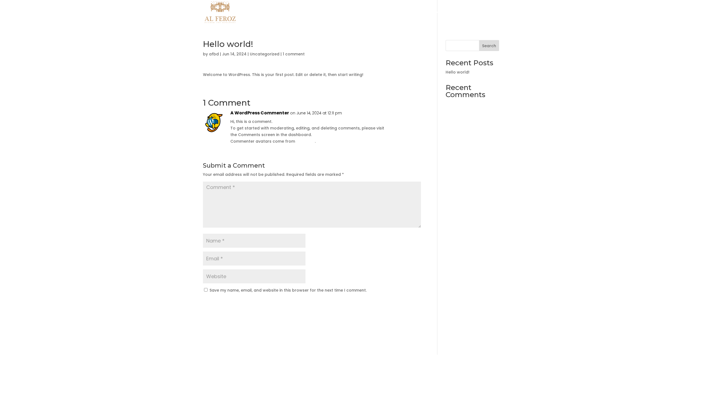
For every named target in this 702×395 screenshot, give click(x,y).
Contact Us (487, 12)
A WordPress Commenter (259, 113)
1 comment (294, 54)
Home (438, 12)
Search (489, 46)
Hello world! (457, 72)
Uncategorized (264, 54)
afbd (214, 54)
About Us (460, 12)
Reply (407, 118)
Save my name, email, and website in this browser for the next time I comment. (288, 290)
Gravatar (305, 141)
